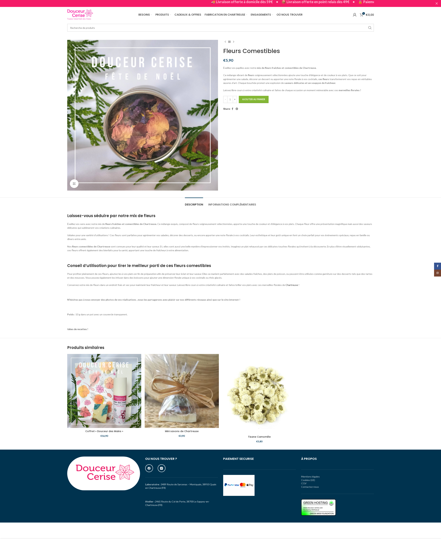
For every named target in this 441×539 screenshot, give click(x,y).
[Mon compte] (354, 14)
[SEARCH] (370, 28)
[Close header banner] (436, 3)
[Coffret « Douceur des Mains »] (104, 391)
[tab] (194, 203)
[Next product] (234, 42)
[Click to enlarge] (74, 183)
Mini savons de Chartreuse (182, 431)
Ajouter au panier (253, 99)
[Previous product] (225, 42)
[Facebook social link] (232, 109)
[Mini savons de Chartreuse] (182, 391)
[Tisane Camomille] (259, 394)
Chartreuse (292, 284)
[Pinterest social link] (237, 109)
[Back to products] (229, 42)
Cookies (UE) (308, 480)
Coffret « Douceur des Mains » (104, 431)
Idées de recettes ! (77, 329)
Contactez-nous (310, 486)
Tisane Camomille (259, 437)
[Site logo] (80, 14)
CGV (304, 483)
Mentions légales (310, 476)
